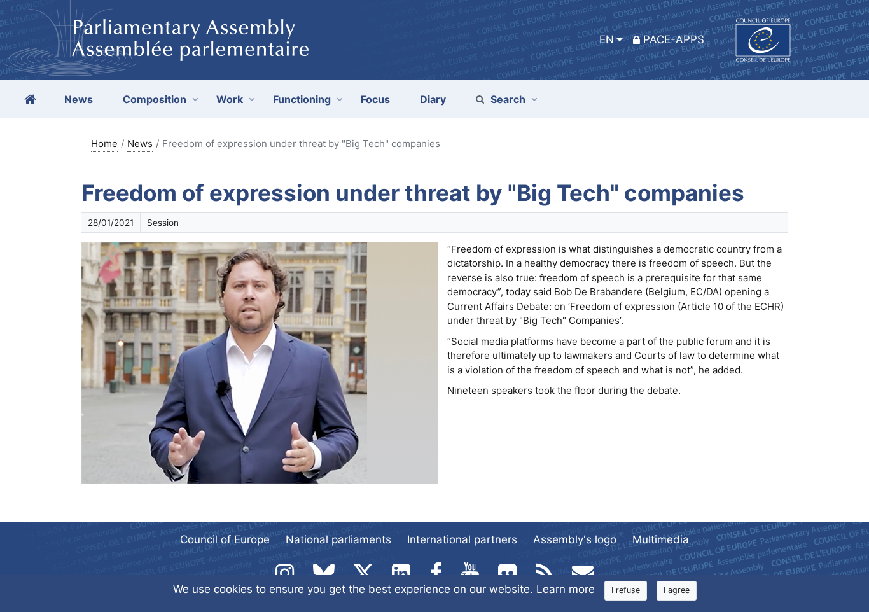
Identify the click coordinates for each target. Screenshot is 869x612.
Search (507, 99)
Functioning (302, 99)
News (140, 143)
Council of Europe (225, 539)
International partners (462, 539)
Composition (154, 99)
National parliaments (338, 539)
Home (104, 143)
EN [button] (606, 39)
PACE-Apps (673, 39)
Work (229, 99)
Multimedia (660, 539)
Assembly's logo (574, 539)
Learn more (565, 589)
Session (163, 223)
